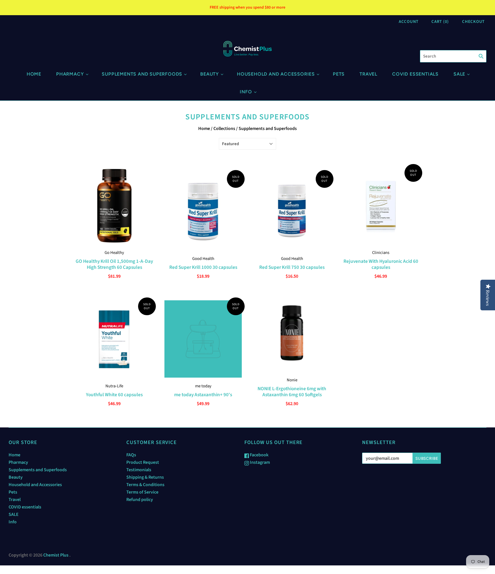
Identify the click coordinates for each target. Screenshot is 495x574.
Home (34, 74)
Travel (368, 74)
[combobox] (453, 56)
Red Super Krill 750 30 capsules (292, 267)
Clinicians (380, 253)
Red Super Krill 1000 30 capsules (203, 267)
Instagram (259, 462)
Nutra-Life (114, 386)
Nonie (292, 380)
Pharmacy (70, 74)
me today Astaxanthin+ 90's (203, 394)
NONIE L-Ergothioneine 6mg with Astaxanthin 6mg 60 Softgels (292, 391)
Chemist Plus (55, 555)
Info (246, 91)
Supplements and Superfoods (142, 74)
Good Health (203, 259)
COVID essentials (415, 74)
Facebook (258, 455)
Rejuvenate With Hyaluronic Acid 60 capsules (380, 264)
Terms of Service (142, 492)
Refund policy (139, 499)
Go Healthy (114, 253)
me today (203, 386)
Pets (339, 74)
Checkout (473, 22)
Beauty (209, 74)
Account (409, 22)
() (440, 22)
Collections (224, 128)
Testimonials (138, 470)
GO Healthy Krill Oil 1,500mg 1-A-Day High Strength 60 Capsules (114, 264)
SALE (459, 74)
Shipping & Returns (145, 477)
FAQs (131, 455)
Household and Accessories (276, 74)
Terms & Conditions (145, 485)
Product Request (142, 462)
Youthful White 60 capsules (114, 394)
